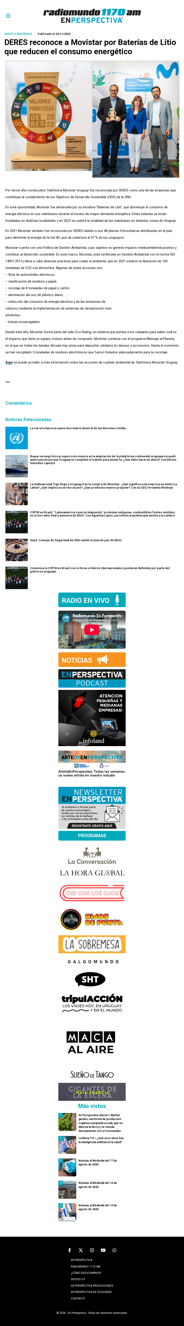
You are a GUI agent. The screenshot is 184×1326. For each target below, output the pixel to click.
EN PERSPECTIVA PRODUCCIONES (92, 1285)
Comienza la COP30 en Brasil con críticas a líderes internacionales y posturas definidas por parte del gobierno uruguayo (100, 569)
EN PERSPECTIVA (81, 1260)
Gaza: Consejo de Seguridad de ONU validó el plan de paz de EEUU (76, 540)
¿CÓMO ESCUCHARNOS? (86, 1272)
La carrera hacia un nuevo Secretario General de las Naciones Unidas (78, 428)
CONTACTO (78, 1298)
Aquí (9, 362)
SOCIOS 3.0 (78, 1279)
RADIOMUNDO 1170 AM (85, 1266)
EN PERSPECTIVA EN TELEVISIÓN (91, 1292)
